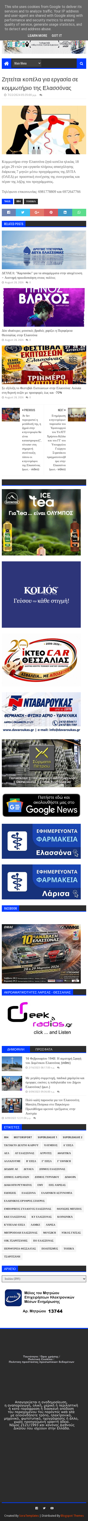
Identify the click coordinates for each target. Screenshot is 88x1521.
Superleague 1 (47, 1137)
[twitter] (44, 1508)
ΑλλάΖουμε (12, 1161)
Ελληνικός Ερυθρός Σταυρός (24, 1201)
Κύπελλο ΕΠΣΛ (14, 1224)
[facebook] (37, 1508)
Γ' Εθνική (64, 1161)
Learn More (37, 35)
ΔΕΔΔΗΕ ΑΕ (11, 1169)
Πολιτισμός (50, 1248)
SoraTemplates (29, 1515)
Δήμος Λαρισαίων (16, 1177)
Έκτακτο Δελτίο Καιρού (21, 1145)
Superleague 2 (72, 1137)
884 (18, 201)
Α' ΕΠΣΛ (68, 1145)
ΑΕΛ (6, 1153)
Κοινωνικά (65, 1216)
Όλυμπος (51, 1145)
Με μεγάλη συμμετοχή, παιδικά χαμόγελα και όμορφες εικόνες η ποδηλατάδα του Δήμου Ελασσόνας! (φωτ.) (54, 1082)
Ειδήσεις (10, 1193)
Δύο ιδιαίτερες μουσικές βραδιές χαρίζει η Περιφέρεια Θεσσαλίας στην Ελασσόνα (37, 333)
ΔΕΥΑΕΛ (29, 1169)
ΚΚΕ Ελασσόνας (15, 1216)
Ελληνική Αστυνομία (56, 1193)
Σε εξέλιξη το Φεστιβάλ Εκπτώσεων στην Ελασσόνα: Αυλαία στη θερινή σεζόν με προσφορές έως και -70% (41, 390)
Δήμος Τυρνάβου (47, 1177)
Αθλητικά (64, 1153)
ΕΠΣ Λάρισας (57, 1185)
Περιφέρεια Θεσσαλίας (20, 1248)
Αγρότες (46, 1153)
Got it (57, 35)
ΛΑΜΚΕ (35, 1224)
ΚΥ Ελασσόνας (42, 1216)
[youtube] (51, 1508)
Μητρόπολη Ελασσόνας (20, 1232)
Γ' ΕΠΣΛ (47, 1161)
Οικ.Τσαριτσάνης (16, 1240)
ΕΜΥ (40, 1185)
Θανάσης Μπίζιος (69, 1208)
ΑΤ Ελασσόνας (24, 1153)
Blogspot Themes (72, 1515)
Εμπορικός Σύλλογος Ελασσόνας (27, 1208)
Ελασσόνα (29, 1193)
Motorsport (23, 1137)
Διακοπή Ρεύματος (18, 1185)
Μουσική (49, 1232)
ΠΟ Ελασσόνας (43, 1240)
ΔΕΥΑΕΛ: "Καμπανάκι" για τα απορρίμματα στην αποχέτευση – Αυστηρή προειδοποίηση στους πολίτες (42, 275)
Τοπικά (31, 201)
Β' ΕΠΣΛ (31, 1161)
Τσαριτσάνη (12, 1256)
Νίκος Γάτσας (71, 1232)
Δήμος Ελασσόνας (52, 1169)
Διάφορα (70, 1177)
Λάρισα (50, 1224)
